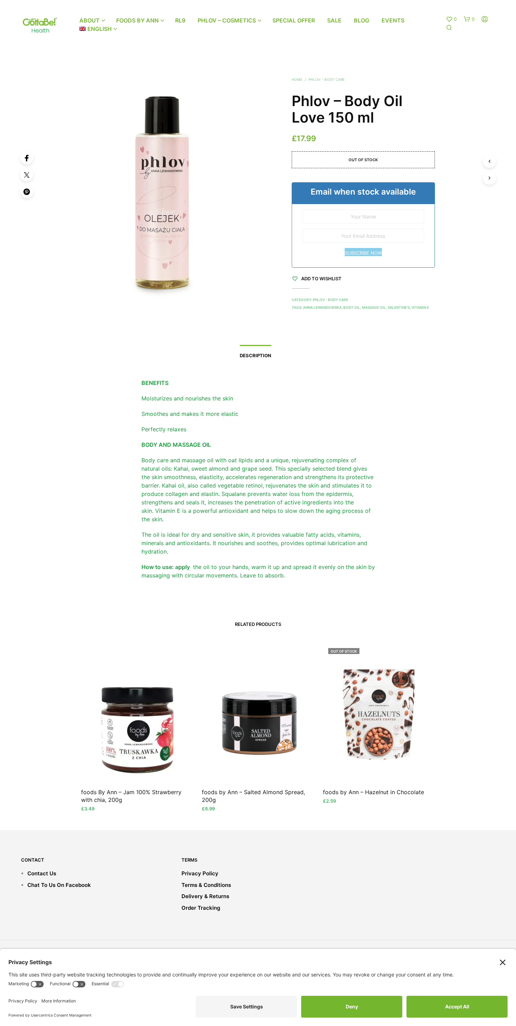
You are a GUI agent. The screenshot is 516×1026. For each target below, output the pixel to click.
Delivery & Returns (205, 896)
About (89, 20)
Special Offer (293, 20)
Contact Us (41, 873)
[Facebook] (26, 157)
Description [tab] (255, 355)
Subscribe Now (363, 253)
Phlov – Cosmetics (227, 20)
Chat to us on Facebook (59, 885)
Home (297, 79)
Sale (334, 20)
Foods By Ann (137, 20)
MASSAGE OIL (374, 307)
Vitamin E (420, 307)
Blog (361, 20)
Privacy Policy (199, 873)
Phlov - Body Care (327, 79)
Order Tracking (200, 907)
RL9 (180, 20)
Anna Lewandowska (322, 307)
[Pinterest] (26, 191)
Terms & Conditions (206, 885)
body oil (351, 307)
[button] (451, 19)
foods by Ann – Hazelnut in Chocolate (373, 791)
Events (393, 20)
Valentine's (399, 307)
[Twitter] (26, 174)
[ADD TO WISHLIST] (137, 769)
